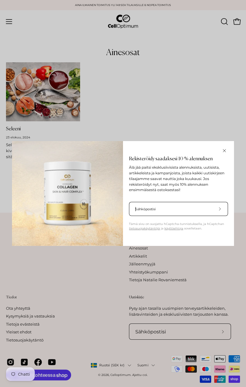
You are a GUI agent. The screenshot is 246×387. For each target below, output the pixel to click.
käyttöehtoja (173, 228)
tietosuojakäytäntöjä (144, 228)
